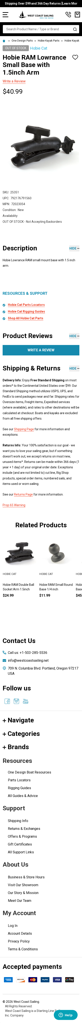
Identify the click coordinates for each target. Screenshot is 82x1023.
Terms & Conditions (23, 949)
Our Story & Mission (23, 893)
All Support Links (21, 852)
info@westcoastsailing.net (28, 660)
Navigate (21, 720)
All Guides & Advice (23, 796)
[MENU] (5, 14)
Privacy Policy (19, 941)
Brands (18, 747)
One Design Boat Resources (29, 772)
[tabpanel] (56, 573)
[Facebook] (7, 701)
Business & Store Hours (26, 877)
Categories (24, 733)
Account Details (20, 933)
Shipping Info (18, 821)
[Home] (5, 40)
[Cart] (77, 14)
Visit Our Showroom (23, 885)
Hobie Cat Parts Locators (26, 304)
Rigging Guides (19, 788)
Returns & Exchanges (24, 829)
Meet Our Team (19, 901)
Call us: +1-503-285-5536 (27, 653)
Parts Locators (19, 780)
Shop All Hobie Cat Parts (25, 318)
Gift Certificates (20, 844)
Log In (12, 926)
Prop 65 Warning (14, 505)
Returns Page (23, 494)
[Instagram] (16, 701)
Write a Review (14, 81)
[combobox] (41, 29)
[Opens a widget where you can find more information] (66, 1015)
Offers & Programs (22, 836)
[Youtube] (25, 701)
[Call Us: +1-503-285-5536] (68, 14)
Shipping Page (24, 429)
